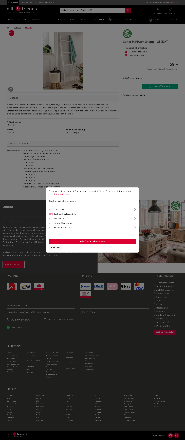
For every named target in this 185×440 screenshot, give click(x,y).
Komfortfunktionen (63, 223)
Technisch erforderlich (65, 214)
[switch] (51, 210)
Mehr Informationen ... (59, 194)
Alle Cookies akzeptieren (92, 242)
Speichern (55, 248)
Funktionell (59, 210)
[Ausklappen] (135, 209)
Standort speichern (63, 228)
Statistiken (59, 219)
